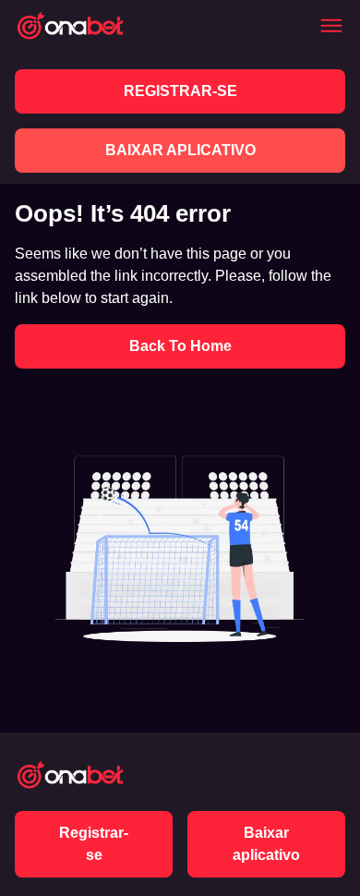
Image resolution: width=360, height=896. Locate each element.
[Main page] (70, 25)
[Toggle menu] (331, 26)
